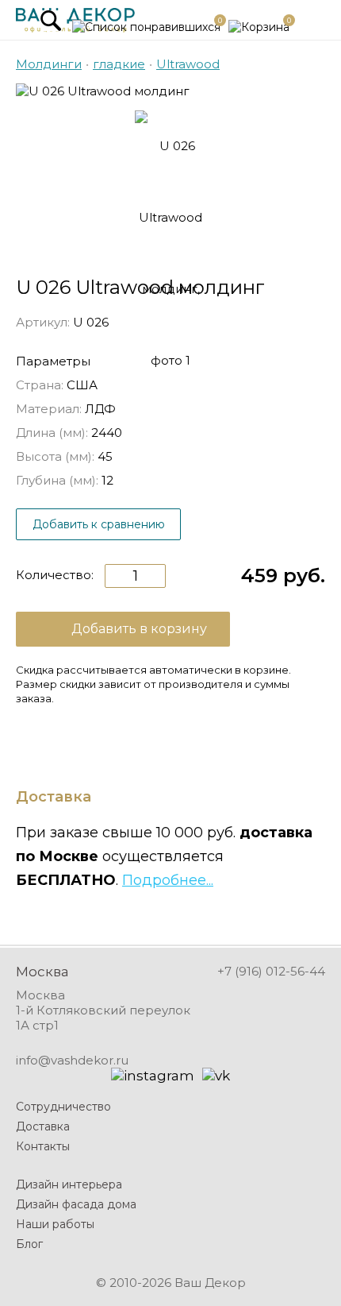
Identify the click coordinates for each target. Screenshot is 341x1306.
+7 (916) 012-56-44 (271, 971)
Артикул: (43, 322)
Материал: (49, 408)
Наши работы (55, 1224)
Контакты (43, 1146)
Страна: (39, 384)
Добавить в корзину (139, 628)
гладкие (119, 63)
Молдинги (49, 63)
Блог (29, 1244)
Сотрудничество (63, 1106)
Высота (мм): (55, 456)
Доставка (43, 1126)
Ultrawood (188, 63)
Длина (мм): (52, 432)
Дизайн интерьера (69, 1184)
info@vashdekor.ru (72, 1060)
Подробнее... (167, 880)
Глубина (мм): (57, 480)
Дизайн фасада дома (76, 1204)
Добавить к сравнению (99, 524)
